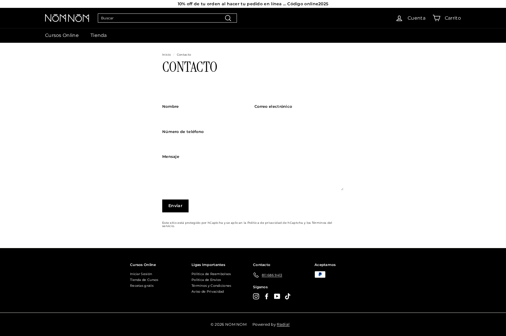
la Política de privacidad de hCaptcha (274, 223)
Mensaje (170, 156)
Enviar (175, 205)
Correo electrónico (273, 106)
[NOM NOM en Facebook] (267, 296)
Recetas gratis (141, 286)
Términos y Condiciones (211, 286)
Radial (283, 324)
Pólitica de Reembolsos (211, 274)
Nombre (170, 106)
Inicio (166, 55)
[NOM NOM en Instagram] (256, 296)
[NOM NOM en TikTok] (288, 296)
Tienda (98, 35)
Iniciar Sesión (141, 274)
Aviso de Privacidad (208, 291)
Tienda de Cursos (144, 280)
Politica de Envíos (206, 280)
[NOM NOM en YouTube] (277, 296)
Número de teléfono (183, 131)
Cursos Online (62, 35)
